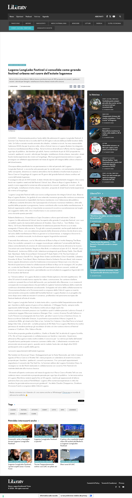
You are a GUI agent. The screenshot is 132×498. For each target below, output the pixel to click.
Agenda (45, 17)
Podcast (29, 17)
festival (24, 409)
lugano (13, 409)
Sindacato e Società (44, 28)
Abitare (28, 23)
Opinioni (19, 17)
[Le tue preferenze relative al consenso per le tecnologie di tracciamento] (3, 496)
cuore (34, 413)
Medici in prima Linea (58, 23)
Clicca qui (66, 392)
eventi (44, 409)
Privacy (121, 483)
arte (62, 409)
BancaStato (41, 23)
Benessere (75, 23)
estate (12, 413)
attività (34, 409)
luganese (72, 409)
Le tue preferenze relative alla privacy (74, 496)
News (12, 17)
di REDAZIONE (13, 86)
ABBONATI (99, 17)
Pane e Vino (15, 23)
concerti (23, 413)
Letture (88, 23)
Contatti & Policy (93, 483)
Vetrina (37, 17)
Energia (99, 23)
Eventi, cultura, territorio (21, 28)
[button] (115, 487)
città (54, 409)
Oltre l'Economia (114, 23)
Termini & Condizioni (109, 483)
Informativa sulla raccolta (49, 496)
